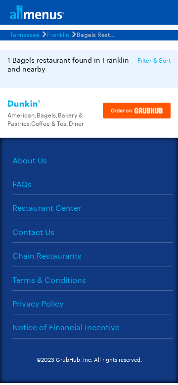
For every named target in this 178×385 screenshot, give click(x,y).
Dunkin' (24, 104)
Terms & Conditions (49, 279)
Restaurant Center (46, 207)
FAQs (22, 184)
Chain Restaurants (47, 255)
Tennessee (25, 34)
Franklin (58, 34)
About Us (29, 160)
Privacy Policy (38, 303)
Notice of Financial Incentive (66, 327)
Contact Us (33, 232)
